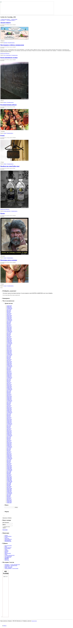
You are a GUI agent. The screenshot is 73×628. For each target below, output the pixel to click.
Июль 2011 (9, 448)
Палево (2, 213)
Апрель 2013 (9, 428)
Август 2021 (9, 332)
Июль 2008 (9, 483)
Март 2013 (9, 429)
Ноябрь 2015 (9, 398)
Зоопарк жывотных (8, 539)
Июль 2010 (9, 460)
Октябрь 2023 (9, 307)
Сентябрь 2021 (9, 331)
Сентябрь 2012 (9, 435)
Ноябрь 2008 (9, 479)
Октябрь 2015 (9, 399)
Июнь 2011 (9, 449)
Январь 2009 (9, 477)
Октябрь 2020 (9, 342)
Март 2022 (9, 325)
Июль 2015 (9, 402)
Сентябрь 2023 (9, 308)
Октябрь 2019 (9, 353)
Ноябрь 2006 (9, 502)
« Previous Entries (14, 19)
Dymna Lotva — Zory (8, 566)
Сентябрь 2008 (9, 481)
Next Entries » (2, 20)
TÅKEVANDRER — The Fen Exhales (11, 568)
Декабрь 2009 (9, 467)
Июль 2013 (9, 425)
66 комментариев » (11, 42)
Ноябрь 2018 (9, 364)
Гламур (6, 549)
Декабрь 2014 (9, 409)
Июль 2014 (9, 414)
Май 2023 (8, 312)
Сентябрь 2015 (9, 400)
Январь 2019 (9, 362)
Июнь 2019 (9, 357)
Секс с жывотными (7, 55)
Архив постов (34, 620)
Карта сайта (7, 538)
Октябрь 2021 (9, 330)
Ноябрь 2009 (9, 468)
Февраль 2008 (9, 488)
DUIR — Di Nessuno (8, 567)
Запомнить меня (7, 526)
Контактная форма (8, 536)
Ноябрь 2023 (9, 306)
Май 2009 (8, 473)
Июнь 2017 (9, 380)
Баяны (6, 546)
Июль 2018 (9, 368)
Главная (6, 535)
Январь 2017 (9, 385)
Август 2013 (9, 424)
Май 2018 (8, 370)
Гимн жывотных (8, 540)
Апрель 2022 (9, 324)
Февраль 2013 (9, 430)
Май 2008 (8, 485)
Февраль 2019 (9, 361)
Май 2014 (8, 416)
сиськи (5, 285)
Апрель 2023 (9, 313)
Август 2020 (9, 344)
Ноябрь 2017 (9, 375)
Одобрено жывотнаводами (9, 555)
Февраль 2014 (9, 419)
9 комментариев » (10, 257)
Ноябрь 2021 (9, 329)
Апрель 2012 (9, 440)
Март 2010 (9, 464)
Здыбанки (6, 550)
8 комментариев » (10, 133)
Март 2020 (9, 348)
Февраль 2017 (9, 384)
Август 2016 (9, 390)
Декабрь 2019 (9, 351)
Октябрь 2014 (9, 411)
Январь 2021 (9, 339)
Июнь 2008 (9, 484)
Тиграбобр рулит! (8, 557)
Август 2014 (9, 413)
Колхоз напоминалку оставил (9, 57)
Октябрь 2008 (9, 480)
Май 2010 (8, 462)
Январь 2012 (9, 443)
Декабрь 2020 (9, 340)
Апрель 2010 (9, 463)
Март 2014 (9, 418)
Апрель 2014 (9, 417)
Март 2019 (9, 360)
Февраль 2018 (9, 372)
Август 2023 (9, 309)
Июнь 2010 (9, 461)
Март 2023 (9, 314)
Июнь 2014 (9, 415)
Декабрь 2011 (9, 444)
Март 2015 (9, 406)
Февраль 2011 (9, 453)
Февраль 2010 (9, 465)
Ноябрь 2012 (9, 433)
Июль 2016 (9, 391)
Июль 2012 (9, 437)
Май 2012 (8, 439)
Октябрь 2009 (9, 469)
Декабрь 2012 (9, 432)
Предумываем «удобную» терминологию (12, 45)
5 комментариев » (14, 211)
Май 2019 (8, 358)
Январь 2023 (9, 316)
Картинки (5, 42)
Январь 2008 (9, 489)
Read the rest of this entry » (5, 53)
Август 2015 (9, 401)
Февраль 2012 (9, 442)
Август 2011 (9, 447)
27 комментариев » (10, 285)
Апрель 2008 (9, 486)
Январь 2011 (9, 454)
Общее (5, 133)
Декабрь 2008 (9, 478)
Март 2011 (9, 452)
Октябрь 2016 (9, 388)
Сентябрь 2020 (9, 343)
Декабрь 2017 (9, 374)
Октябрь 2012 (9, 434)
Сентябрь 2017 (9, 377)
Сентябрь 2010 (9, 458)
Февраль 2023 (9, 315)
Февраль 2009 (9, 476)
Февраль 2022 (9, 326)
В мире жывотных (7, 211)
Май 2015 (8, 404)
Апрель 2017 (9, 382)
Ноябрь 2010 (9, 456)
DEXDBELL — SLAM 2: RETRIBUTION (12, 564)
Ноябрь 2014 (9, 410)
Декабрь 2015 (9, 397)
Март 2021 (9, 337)
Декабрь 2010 (9, 455)
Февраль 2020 (9, 349)
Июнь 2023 (9, 311)
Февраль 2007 (9, 499)
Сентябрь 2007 (9, 493)
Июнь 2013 (9, 426)
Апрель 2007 (9, 497)
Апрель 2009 (9, 474)
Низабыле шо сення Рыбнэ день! (10, 166)
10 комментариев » (10, 163)
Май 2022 (8, 323)
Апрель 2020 (9, 347)
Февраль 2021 (9, 338)
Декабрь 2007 (9, 490)
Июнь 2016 (9, 392)
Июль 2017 (9, 379)
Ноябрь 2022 (9, 318)
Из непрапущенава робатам (8, 104)
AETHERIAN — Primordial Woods (11, 565)
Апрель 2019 (9, 359)
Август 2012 (9, 436)
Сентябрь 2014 (9, 412)
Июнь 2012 (9, 438)
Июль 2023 (9, 310)
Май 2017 (8, 381)
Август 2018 (9, 367)
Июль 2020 (9, 345)
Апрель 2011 (9, 451)
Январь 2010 (9, 466)
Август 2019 (9, 355)
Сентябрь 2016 (9, 389)
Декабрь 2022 (9, 317)
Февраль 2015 (9, 407)
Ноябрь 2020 (9, 341)
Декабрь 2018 (9, 363)
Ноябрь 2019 (9, 352)
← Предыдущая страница (5, 19)
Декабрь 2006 (9, 501)
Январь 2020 (9, 350)
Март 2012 (9, 441)
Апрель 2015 (9, 405)
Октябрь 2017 (9, 376)
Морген (6, 552)
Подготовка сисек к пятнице (8, 260)
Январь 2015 (9, 408)
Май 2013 (8, 427)
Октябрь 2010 (9, 457)
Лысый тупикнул (5, 22)
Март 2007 (9, 498)
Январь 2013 (9, 431)
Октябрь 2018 (9, 365)
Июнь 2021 (9, 334)
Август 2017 (9, 378)
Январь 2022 (9, 327)
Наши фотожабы (8, 553)
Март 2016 (9, 395)
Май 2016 (8, 393)
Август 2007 (9, 494)
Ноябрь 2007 (9, 491)
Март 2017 (9, 383)
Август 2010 (9, 459)
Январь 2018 (9, 373)
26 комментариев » (10, 102)
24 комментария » (14, 55)
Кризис (5, 102)
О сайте (6, 537)
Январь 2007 (9, 500)
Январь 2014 (9, 420)
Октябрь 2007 (9, 492)
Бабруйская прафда (8, 545)
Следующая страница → (11, 20)
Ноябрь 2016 (9, 387)
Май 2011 (8, 450)
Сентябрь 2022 (9, 320)
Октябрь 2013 (9, 422)
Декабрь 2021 (9, 328)
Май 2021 (8, 335)
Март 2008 (9, 487)
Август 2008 (9, 482)
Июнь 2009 (9, 472)
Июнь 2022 (9, 322)
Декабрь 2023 (9, 305)
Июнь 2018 (9, 369)
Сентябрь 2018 (9, 366)
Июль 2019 (9, 356)
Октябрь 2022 (9, 319)
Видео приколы (7, 548)
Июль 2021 (9, 333)
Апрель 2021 (9, 336)
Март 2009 (9, 475)
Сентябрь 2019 (9, 354)
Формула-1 (7, 559)
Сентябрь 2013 (9, 423)
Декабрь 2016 (9, 386)
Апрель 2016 (9, 394)
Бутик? (2, 135)
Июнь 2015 (9, 403)
